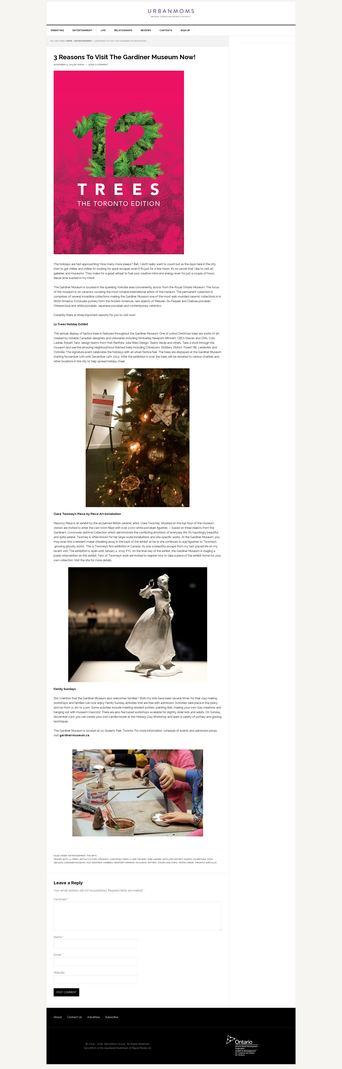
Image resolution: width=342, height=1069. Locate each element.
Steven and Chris (167, 862)
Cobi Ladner (154, 859)
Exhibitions (199, 859)
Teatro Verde (186, 862)
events (188, 859)
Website (59, 972)
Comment (61, 899)
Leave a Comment (98, 64)
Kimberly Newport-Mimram (119, 862)
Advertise (93, 1017)
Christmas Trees (119, 859)
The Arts (92, 855)
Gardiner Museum (74, 862)
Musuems (141, 862)
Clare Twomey (138, 859)
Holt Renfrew (94, 862)
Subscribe (111, 1017)
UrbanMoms (171, 13)
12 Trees (73, 859)
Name (58, 937)
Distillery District (172, 859)
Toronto (199, 862)
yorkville (211, 862)
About (58, 1017)
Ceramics (103, 859)
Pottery (152, 862)
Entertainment (77, 855)
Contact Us (74, 1017)
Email (58, 955)
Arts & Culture (88, 859)
